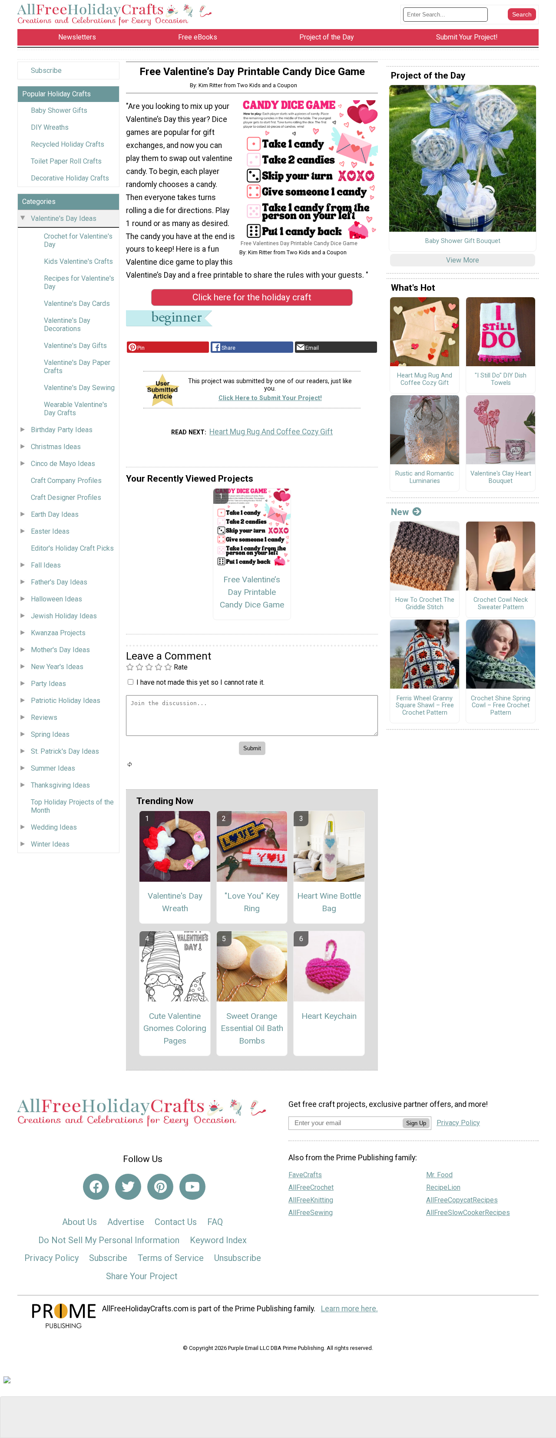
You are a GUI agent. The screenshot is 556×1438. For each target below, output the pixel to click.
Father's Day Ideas (59, 582)
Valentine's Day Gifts (75, 345)
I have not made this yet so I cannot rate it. (200, 682)
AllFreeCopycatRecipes (462, 1200)
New (400, 512)
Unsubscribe (237, 1258)
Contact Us (176, 1222)
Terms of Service (171, 1258)
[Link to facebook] (96, 1187)
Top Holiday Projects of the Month (72, 806)
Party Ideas (48, 684)
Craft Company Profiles (66, 480)
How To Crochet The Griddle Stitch (424, 604)
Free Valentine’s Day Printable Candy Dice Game (252, 592)
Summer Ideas (53, 768)
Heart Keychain (329, 1016)
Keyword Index (218, 1240)
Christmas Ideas (56, 447)
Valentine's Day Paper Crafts (77, 366)
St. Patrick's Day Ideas (65, 751)
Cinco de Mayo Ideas (63, 464)
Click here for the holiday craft (251, 297)
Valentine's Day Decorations (67, 324)
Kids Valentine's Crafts (78, 261)
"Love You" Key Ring (252, 902)
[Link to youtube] (192, 1187)
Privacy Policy (51, 1258)
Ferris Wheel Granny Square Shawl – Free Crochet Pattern (425, 705)
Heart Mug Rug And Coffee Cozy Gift (271, 431)
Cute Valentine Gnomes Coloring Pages (174, 1028)
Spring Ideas (50, 734)
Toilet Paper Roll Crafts (66, 161)
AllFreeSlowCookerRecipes (468, 1212)
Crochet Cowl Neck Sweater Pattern (500, 604)
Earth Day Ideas (55, 514)
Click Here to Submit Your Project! (270, 398)
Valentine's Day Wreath (175, 902)
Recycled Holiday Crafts (67, 144)
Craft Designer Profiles (66, 497)
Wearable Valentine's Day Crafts (75, 409)
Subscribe (46, 70)
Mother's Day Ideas (60, 650)
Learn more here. (349, 1308)
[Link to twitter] (128, 1187)
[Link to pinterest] (160, 1187)
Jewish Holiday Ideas (64, 616)
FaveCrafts (305, 1175)
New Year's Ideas (57, 667)
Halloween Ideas (56, 599)
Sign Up (416, 1123)
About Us (79, 1222)
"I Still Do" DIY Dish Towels (500, 379)
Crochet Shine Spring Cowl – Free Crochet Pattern (500, 705)
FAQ (215, 1222)
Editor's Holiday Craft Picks (72, 548)
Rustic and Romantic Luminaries (424, 477)
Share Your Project (142, 1276)
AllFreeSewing (310, 1212)
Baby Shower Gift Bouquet (462, 241)
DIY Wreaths (50, 127)
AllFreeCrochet (311, 1187)
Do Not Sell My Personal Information (108, 1240)
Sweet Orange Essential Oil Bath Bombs (252, 1028)
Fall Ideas (46, 565)
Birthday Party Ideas (62, 430)
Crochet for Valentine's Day (78, 240)
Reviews (44, 717)
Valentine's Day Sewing (79, 388)
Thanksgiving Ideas (60, 785)
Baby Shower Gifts (59, 110)
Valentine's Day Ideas (63, 218)
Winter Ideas (50, 844)
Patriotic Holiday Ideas (65, 700)
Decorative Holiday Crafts (70, 178)
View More (462, 260)
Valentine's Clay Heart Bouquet (500, 477)
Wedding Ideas (54, 827)
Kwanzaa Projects (58, 633)
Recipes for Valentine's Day (79, 282)
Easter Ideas (50, 531)
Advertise (125, 1222)
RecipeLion (443, 1187)
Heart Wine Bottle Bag (329, 902)
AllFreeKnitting (310, 1200)
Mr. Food (439, 1175)
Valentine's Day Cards (77, 303)
